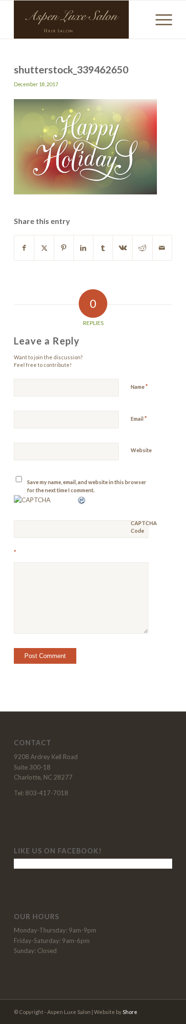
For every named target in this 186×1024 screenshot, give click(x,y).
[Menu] (159, 19)
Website (141, 450)
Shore (130, 1012)
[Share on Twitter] (43, 247)
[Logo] (77, 19)
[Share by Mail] (162, 247)
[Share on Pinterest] (63, 247)
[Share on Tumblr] (103, 247)
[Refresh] (82, 500)
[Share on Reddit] (142, 247)
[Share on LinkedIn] (83, 247)
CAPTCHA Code (144, 527)
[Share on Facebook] (24, 247)
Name (139, 386)
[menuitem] (159, 19)
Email (139, 418)
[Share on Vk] (122, 247)
